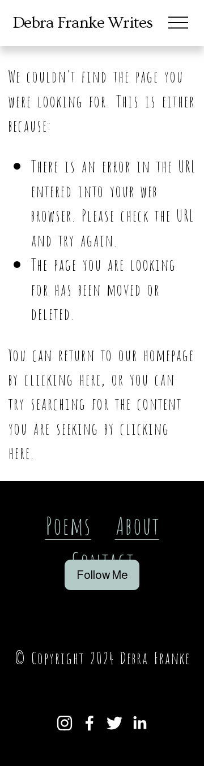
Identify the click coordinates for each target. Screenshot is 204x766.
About (137, 524)
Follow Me (102, 575)
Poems (68, 524)
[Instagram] (65, 723)
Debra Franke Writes (82, 23)
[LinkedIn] (139, 723)
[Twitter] (114, 723)
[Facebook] (89, 723)
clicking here (62, 378)
